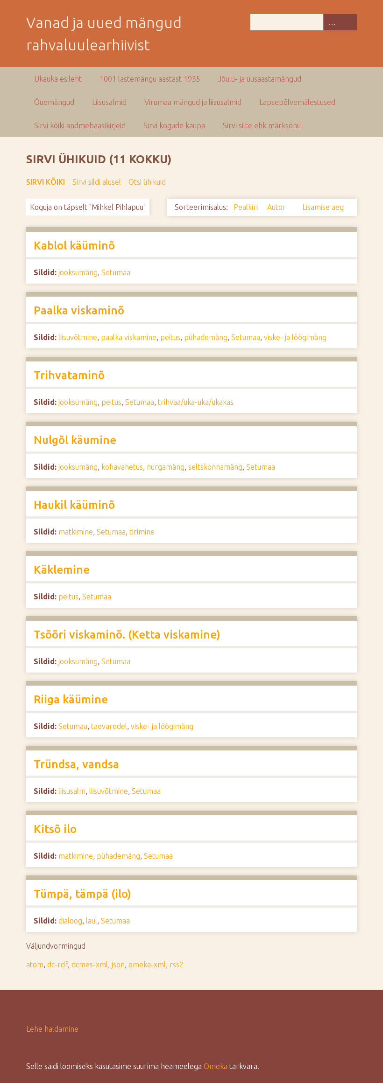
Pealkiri (247, 207)
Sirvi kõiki (45, 182)
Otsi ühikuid (147, 182)
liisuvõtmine (77, 337)
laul (91, 920)
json (118, 964)
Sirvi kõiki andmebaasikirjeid (80, 125)
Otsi (348, 22)
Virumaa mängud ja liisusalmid (192, 102)
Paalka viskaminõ (79, 310)
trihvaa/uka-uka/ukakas (196, 402)
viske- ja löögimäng (295, 337)
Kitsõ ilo (55, 829)
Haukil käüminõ (74, 505)
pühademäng (205, 337)
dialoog (70, 920)
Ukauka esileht (58, 79)
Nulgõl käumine (75, 440)
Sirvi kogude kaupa (174, 125)
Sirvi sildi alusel (96, 182)
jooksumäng (78, 272)
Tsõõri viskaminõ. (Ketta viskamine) (127, 634)
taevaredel (109, 726)
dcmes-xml (89, 964)
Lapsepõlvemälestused (297, 102)
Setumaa (115, 272)
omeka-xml (147, 964)
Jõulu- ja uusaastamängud (259, 79)
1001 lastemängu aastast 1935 (149, 79)
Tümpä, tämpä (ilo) (82, 894)
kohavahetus (122, 467)
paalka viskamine (128, 337)
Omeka (215, 1066)
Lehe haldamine (52, 1029)
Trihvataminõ (69, 375)
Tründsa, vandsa (76, 764)
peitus (170, 337)
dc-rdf (57, 964)
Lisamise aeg (323, 207)
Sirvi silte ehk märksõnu (262, 125)
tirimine (142, 532)
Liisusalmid (109, 102)
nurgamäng (165, 467)
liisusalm (71, 791)
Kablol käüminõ (74, 245)
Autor (277, 207)
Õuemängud (54, 102)
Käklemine (62, 569)
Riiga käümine (71, 699)
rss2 (177, 964)
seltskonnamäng (215, 467)
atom (34, 964)
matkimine (75, 532)
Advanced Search (331, 22)
